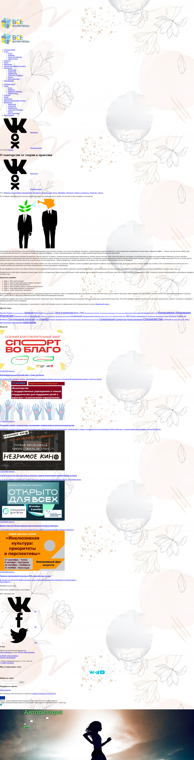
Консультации (47, 193)
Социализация (107, 319)
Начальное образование (156, 316)
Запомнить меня (32, 724)
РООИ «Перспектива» (26, 652)
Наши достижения (15, 57)
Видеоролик (38, 313)
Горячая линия (9, 50)
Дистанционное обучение (92, 313)
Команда (11, 55)
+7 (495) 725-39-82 (7, 663)
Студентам (167, 319)
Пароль (27, 721)
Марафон (61, 193)
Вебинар (7, 193)
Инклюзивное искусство (149, 313)
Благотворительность (18, 313)
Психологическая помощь (73, 319)
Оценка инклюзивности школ (15, 66)
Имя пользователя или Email (34, 718)
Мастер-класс (108, 316)
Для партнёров (13, 79)
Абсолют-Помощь (6, 313)
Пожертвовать (5, 690)
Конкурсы (59, 316)
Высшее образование (49, 313)
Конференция (77, 316)
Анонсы (11, 150)
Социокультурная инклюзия (129, 319)
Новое (166, 316)
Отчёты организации (7, 657)
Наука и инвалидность (138, 316)
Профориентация (61, 319)
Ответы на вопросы (81, 193)
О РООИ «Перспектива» (9, 656)
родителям (29, 322)
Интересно (37, 193)
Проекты (52, 319)
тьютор (100, 193)
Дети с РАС (79, 313)
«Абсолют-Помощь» (15, 75)
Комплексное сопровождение (47, 316)
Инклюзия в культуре (22, 316)
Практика (93, 193)
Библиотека (12, 73)
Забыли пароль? (30, 730)
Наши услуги (13, 59)
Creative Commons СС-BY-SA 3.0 (43, 693)
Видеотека (12, 70)
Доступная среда (120, 313)
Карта (6, 62)
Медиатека (8, 68)
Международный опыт (119, 316)
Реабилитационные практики (90, 319)
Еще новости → (6, 582)
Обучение (70, 193)
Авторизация (9, 81)
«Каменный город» (102, 304)
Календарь (8, 64)
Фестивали (174, 319)
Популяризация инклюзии (21, 319)
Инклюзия (7, 315)
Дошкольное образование (132, 313)
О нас (6, 51)
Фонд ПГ (181, 319)
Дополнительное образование (107, 313)
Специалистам (153, 319)
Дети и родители (64, 312)
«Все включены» (6, 652)
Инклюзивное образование (21, 193)
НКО (128, 316)
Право (37, 319)
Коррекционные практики (91, 316)
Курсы (10, 77)
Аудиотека (12, 72)
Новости (7, 61)
